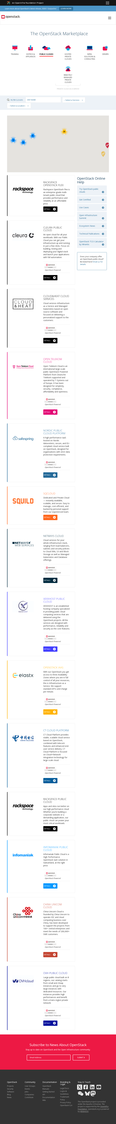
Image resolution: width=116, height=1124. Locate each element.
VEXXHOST (84, 1111)
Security (10, 1089)
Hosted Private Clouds (68, 56)
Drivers (105, 54)
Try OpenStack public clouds (88, 190)
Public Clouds (46, 54)
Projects (10, 1086)
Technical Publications (89, 233)
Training (15, 54)
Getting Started (48, 1092)
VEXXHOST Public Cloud (54, 600)
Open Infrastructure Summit (88, 216)
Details (47, 209)
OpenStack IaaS (53, 667)
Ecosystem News (87, 226)
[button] (103, 154)
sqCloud (49, 493)
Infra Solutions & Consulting (89, 56)
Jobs (26, 1092)
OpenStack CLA (66, 1105)
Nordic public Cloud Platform (54, 432)
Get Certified (85, 199)
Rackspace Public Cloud (54, 800)
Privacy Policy (65, 1102)
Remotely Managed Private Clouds (68, 78)
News (9, 1097)
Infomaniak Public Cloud (55, 848)
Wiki (44, 1100)
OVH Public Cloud (55, 973)
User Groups (30, 1086)
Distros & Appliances (30, 55)
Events (27, 1089)
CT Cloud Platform (56, 730)
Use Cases (84, 207)
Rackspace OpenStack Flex (53, 184)
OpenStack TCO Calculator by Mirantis (91, 243)
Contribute (29, 1097)
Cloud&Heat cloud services (56, 297)
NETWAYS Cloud (53, 536)
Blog (9, 1094)
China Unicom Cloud (52, 906)
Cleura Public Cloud (52, 229)
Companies (29, 1094)
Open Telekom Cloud (52, 360)
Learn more (66, 8)
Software (10, 1092)
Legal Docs (64, 1088)
